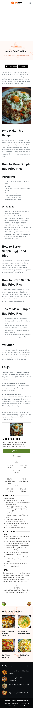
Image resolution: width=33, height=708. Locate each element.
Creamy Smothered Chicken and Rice (19, 686)
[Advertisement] (16, 23)
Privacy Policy (12, 706)
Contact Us (22, 706)
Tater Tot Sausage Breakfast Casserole (8, 633)
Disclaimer (15, 703)
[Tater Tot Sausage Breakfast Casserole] (8, 621)
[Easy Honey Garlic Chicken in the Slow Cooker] (4, 679)
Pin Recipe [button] (17, 456)
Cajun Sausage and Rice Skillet (18, 693)
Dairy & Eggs (17, 46)
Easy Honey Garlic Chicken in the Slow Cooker (19, 679)
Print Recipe (23, 66)
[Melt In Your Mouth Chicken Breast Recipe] (4, 672)
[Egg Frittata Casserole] (8, 645)
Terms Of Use (25, 703)
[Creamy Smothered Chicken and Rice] (4, 686)
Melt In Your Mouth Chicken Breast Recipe (19, 672)
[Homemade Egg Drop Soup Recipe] (24, 621)
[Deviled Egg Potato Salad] (24, 645)
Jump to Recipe (12, 66)
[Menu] (30, 3)
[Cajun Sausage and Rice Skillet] (4, 692)
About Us (7, 703)
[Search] (2, 3)
